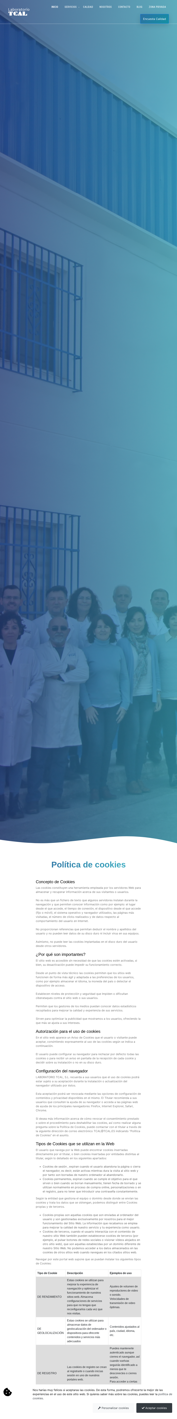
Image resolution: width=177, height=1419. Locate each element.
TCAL (17, 14)
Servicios (71, 7)
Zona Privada (157, 7)
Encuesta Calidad (154, 19)
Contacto (124, 7)
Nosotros (106, 7)
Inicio (55, 7)
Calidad (88, 7)
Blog (139, 7)
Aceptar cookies (156, 1408)
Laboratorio (19, 9)
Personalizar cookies (115, 1408)
